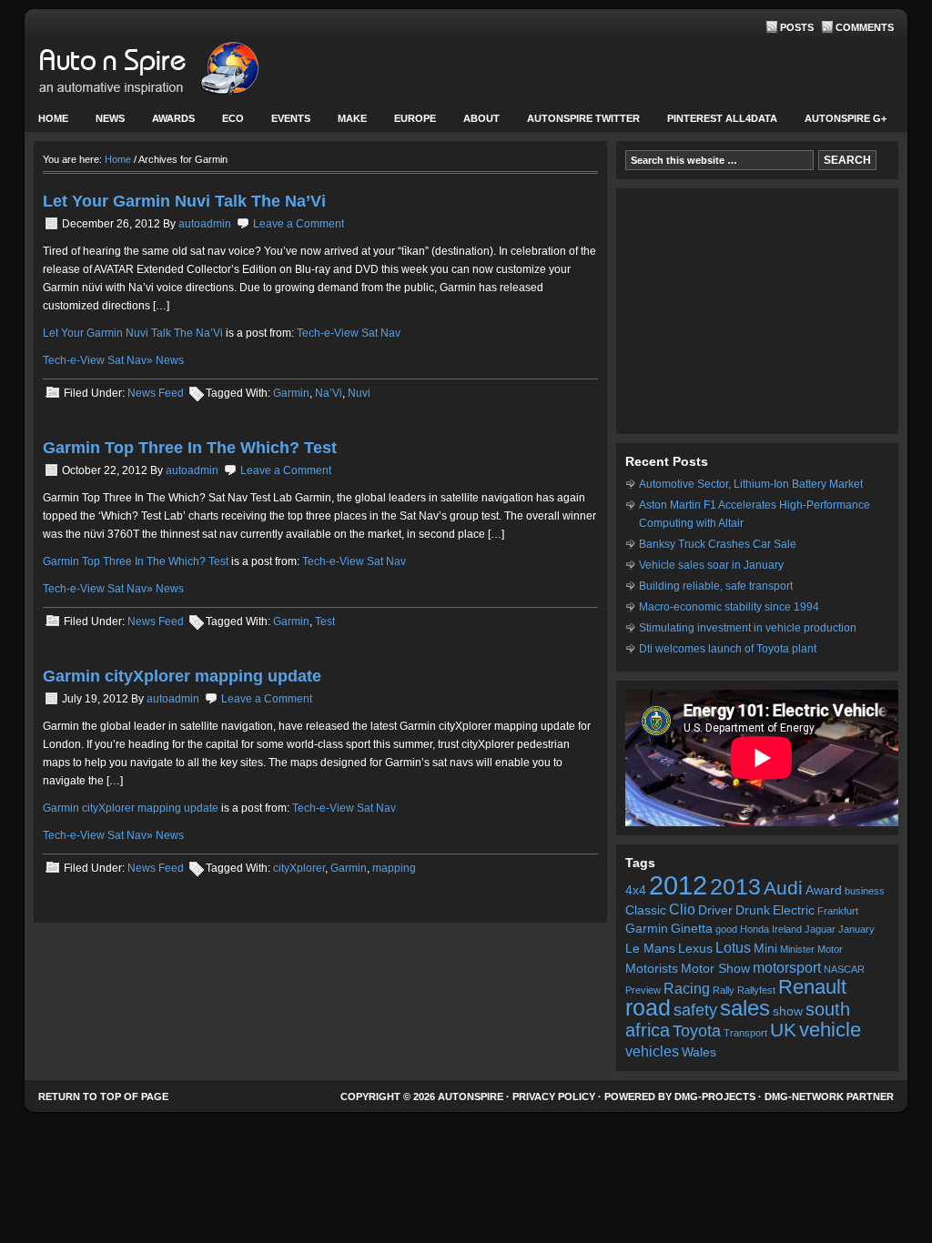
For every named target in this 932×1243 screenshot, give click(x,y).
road (648, 1007)
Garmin (291, 393)
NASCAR (844, 969)
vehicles (652, 1051)
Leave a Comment (298, 223)
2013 (735, 886)
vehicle (830, 1029)
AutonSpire (207, 73)
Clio (682, 909)
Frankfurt (837, 910)
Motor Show (715, 968)
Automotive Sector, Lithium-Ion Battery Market (751, 484)
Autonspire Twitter (583, 118)
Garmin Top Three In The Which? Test (190, 448)
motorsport (787, 967)
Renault (812, 986)
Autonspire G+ (845, 118)
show (788, 1011)
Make (345, 122)
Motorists (651, 968)
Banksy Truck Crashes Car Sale (717, 544)
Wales (699, 1052)
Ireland (787, 929)
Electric (794, 910)
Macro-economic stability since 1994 (729, 607)
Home (53, 118)
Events (284, 122)
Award (823, 890)
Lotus (733, 947)
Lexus (695, 948)
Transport (745, 1032)
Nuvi (359, 393)
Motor (830, 949)
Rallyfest (756, 990)
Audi (783, 887)
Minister (797, 949)
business (865, 890)
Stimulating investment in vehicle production (747, 628)
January (856, 929)
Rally (723, 990)
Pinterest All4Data (722, 118)
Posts (797, 27)
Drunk (752, 910)
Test (325, 621)
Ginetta (692, 928)
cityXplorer (299, 868)
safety (695, 1010)
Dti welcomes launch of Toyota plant (727, 648)
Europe (408, 122)
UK (783, 1029)
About (475, 122)
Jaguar (820, 929)
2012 (678, 885)
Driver (715, 910)
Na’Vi (328, 393)
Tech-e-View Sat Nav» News (113, 360)
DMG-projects (714, 1096)
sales (745, 1008)
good (726, 929)
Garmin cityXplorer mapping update (182, 676)
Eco (233, 118)
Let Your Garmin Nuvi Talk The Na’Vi (184, 201)
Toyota (697, 1031)
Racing (687, 988)
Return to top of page (103, 1096)
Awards (173, 118)
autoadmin (204, 223)
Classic (645, 910)
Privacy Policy (553, 1096)
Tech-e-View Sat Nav (348, 333)
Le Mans (650, 948)
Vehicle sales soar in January (711, 565)
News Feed (155, 393)
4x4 (635, 890)
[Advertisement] (757, 311)
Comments (865, 27)
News (103, 122)
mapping (394, 868)
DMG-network (804, 1096)
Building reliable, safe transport (716, 586)
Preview (643, 990)
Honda (754, 929)
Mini (765, 948)
